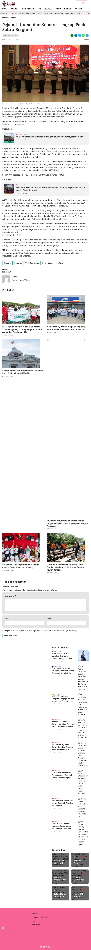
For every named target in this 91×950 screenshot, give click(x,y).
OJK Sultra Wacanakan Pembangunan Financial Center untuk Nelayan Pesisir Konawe (62, 775)
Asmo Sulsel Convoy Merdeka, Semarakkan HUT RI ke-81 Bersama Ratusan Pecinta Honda (62, 826)
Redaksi (35, 913)
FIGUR (39, 9)
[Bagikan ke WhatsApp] (83, 35)
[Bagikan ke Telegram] (87, 35)
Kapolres (7, 263)
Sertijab (60, 263)
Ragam (13, 17)
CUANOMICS (14, 9)
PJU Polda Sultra (32, 263)
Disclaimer (36, 925)
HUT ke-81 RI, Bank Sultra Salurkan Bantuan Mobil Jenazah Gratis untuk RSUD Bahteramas (62, 747)
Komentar (10, 596)
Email (49, 619)
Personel (18, 263)
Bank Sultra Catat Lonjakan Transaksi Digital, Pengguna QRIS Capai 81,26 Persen (62, 656)
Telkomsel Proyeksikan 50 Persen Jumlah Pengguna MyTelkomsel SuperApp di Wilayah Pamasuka (67, 523)
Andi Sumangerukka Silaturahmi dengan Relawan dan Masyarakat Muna (49, 137)
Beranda (5, 17)
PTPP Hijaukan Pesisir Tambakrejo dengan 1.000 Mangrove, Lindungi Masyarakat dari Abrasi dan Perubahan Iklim (22, 329)
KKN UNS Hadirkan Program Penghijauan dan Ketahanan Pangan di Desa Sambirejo (34, 13)
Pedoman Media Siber (40, 917)
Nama (7, 619)
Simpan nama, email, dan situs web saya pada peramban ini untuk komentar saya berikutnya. (40, 631)
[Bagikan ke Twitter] (80, 35)
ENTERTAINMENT (28, 9)
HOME (4, 9)
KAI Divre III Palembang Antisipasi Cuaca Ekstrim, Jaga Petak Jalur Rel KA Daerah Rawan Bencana (65, 567)
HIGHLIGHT (68, 9)
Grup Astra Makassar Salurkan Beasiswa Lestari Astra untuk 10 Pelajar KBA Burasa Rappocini (63, 671)
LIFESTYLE (48, 9)
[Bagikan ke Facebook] (76, 35)
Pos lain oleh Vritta (21, 280)
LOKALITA (78, 9)
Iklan (33, 921)
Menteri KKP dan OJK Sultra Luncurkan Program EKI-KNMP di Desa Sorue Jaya (63, 724)
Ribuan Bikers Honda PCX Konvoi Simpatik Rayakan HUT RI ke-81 (62, 803)
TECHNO (58, 9)
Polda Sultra (47, 263)
